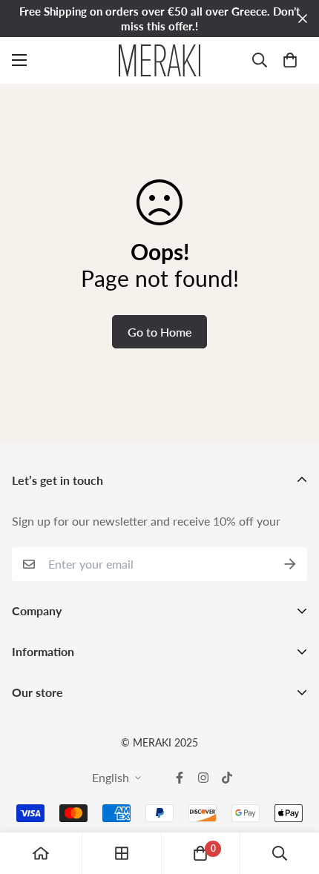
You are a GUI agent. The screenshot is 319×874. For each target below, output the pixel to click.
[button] (290, 60)
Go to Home (159, 332)
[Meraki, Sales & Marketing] (159, 60)
